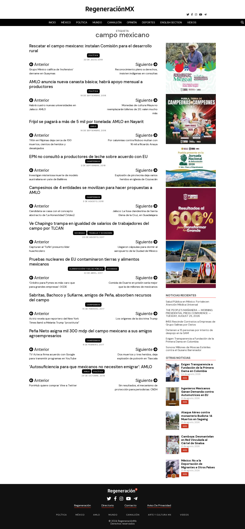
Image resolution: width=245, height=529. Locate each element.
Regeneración (82, 505)
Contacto (130, 505)
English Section (171, 22)
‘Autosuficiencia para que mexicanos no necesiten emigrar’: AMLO (90, 366)
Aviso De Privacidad (159, 505)
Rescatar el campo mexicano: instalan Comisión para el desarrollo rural (90, 48)
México (66, 22)
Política (81, 22)
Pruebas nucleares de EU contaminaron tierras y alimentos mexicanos (84, 262)
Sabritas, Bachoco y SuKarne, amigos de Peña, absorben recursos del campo (90, 297)
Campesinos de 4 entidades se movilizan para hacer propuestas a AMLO (90, 190)
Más (185, 378)
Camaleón (114, 22)
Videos (191, 22)
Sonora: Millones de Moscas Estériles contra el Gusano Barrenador (188, 349)
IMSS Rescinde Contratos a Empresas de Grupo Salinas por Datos (190, 323)
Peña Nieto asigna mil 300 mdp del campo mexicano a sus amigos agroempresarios (90, 333)
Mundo (97, 22)
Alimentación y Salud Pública (86, 269)
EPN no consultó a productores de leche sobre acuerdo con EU (88, 156)
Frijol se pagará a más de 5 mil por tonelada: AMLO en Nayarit (86, 121)
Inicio (52, 22)
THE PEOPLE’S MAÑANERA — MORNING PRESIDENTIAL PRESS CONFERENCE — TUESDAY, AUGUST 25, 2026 (189, 313)
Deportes (148, 22)
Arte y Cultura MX (159, 514)
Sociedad (79, 233)
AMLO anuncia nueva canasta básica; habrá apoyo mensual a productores (85, 84)
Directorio (108, 505)
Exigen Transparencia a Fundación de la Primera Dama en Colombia (190, 340)
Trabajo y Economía (100, 233)
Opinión (132, 22)
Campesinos (93, 161)
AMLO (93, 126)
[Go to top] (239, 523)
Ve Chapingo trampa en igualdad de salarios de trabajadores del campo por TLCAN (89, 226)
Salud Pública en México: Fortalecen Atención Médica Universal (187, 303)
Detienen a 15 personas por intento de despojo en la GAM (189, 331)
